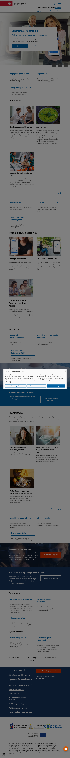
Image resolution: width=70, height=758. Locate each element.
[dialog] (34, 379)
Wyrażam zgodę (56, 386)
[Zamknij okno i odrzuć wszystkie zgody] (65, 370)
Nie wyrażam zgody (36, 386)
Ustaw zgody (15, 386)
